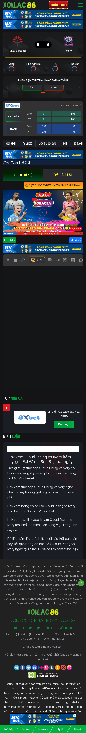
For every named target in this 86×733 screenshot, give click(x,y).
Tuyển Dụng (64, 628)
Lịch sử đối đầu (47, 143)
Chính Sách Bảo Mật (44, 620)
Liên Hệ (48, 628)
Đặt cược (64, 424)
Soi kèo (26, 729)
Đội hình (11, 143)
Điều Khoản (68, 620)
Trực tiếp (8, 729)
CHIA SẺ (75, 239)
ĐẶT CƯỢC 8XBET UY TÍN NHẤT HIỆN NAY (54, 185)
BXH (65, 143)
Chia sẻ (67, 174)
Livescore (43, 729)
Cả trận (65, 106)
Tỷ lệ (60, 729)
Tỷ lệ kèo (27, 143)
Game (76, 106)
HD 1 (12, 239)
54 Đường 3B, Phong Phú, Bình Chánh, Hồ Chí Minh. (48, 634)
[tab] (23, 175)
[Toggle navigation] (80, 5)
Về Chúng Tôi (19, 620)
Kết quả (77, 729)
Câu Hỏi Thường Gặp (27, 628)
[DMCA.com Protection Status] (43, 674)
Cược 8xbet (58, 5)
